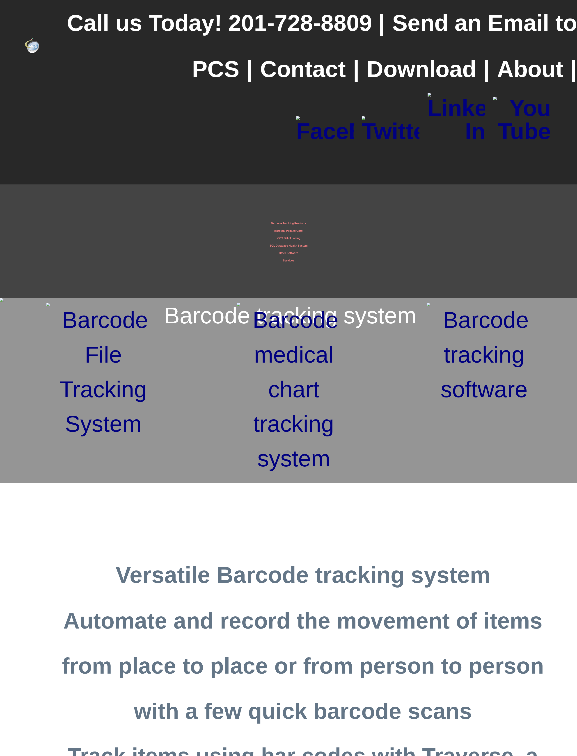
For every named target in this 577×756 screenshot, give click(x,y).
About (530, 69)
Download (421, 69)
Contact (303, 69)
